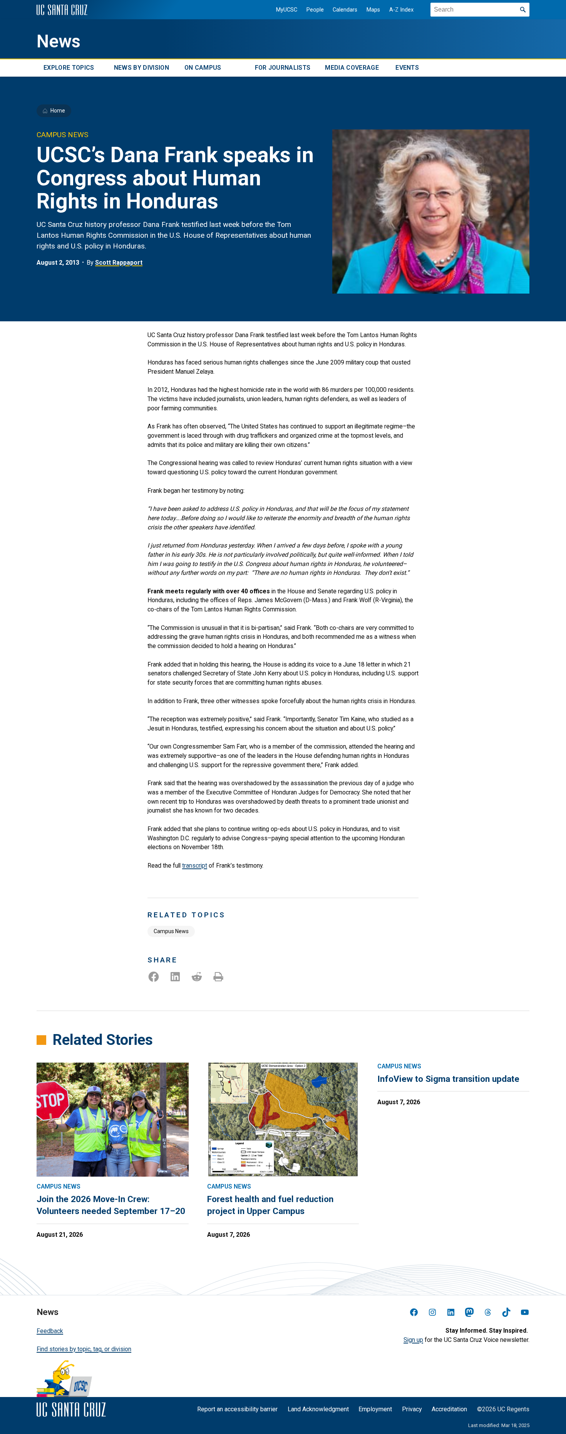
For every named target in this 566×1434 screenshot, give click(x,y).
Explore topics (69, 68)
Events (407, 68)
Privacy (412, 1409)
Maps (373, 10)
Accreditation (449, 1409)
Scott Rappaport (118, 262)
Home (57, 110)
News (58, 41)
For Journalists (283, 68)
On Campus (202, 68)
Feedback (50, 1331)
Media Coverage (351, 68)
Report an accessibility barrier (237, 1409)
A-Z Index (401, 10)
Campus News (171, 931)
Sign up (413, 1339)
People (315, 10)
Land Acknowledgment (318, 1409)
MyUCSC (286, 10)
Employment (375, 1409)
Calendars (345, 10)
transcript (194, 865)
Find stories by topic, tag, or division (84, 1349)
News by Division (141, 68)
